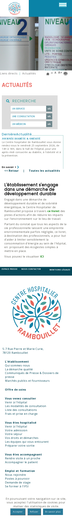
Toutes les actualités (44, 170)
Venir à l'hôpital (16, 402)
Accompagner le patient (21, 462)
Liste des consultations (21, 410)
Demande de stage (18, 482)
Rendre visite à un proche (22, 458)
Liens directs (8, 73)
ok (49, 108)
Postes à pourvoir (17, 478)
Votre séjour (13, 434)
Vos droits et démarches (21, 438)
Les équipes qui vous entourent (27, 442)
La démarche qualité (19, 369)
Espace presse (9, 269)
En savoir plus (53, 511)
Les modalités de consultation (25, 406)
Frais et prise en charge (21, 414)
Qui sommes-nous (17, 365)
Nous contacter (31, 269)
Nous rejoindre (15, 475)
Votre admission (16, 430)
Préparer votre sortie (20, 445)
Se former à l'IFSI (17, 486)
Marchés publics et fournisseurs (27, 381)
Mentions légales (60, 270)
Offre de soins (15, 389)
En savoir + (9, 167)
